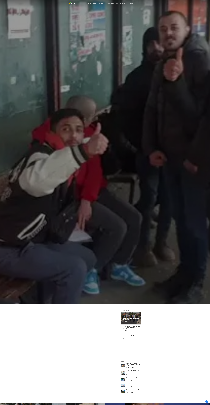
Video (83, 180)
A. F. (71, 180)
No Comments (137, 170)
